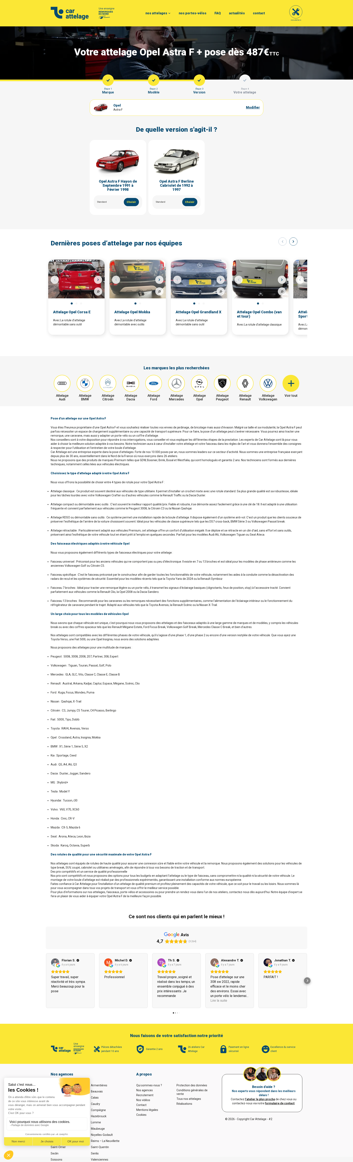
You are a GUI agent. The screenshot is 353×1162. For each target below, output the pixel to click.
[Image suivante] (98, 280)
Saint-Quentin (100, 1147)
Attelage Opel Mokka (132, 312)
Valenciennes (99, 1159)
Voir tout (291, 396)
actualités (237, 13)
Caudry (95, 1104)
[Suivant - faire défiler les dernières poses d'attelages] (293, 241)
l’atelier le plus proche (260, 1099)
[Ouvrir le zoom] (98, 291)
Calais (95, 1097)
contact (259, 13)
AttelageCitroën (108, 397)
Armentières (99, 1085)
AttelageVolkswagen (268, 397)
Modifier (253, 107)
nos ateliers (296, 20)
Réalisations (184, 1103)
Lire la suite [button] (218, 1000)
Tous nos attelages (188, 1098)
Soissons (56, 1159)
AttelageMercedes (176, 397)
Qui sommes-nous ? (149, 1085)
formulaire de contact (280, 1103)
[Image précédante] (55, 280)
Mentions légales (147, 1109)
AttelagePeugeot (222, 397)
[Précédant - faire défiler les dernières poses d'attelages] (282, 241)
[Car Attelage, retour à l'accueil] (70, 13)
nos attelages (156, 13)
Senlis (95, 1153)
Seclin (54, 1153)
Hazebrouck (98, 1116)
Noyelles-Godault (102, 1134)
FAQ (217, 13)
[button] (45, 980)
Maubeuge (98, 1128)
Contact (141, 1105)
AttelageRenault (245, 397)
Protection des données (191, 1085)
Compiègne (98, 1110)
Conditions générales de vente (192, 1092)
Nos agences (144, 1090)
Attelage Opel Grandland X (198, 312)
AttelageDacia (131, 397)
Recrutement (144, 1095)
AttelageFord (153, 397)
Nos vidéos (143, 1100)
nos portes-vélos (192, 13)
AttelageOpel (199, 397)
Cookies (141, 1114)
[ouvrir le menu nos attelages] (169, 13)
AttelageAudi (62, 397)
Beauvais (97, 1091)
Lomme (96, 1122)
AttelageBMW (85, 397)
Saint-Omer (58, 1147)
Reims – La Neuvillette (105, 1141)
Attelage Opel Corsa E (72, 312)
